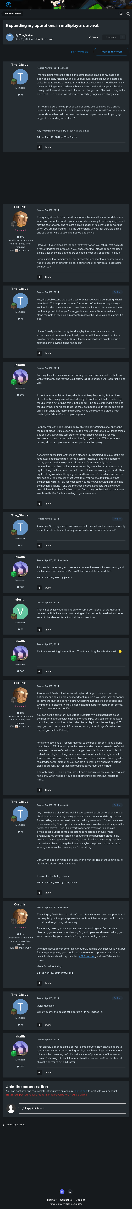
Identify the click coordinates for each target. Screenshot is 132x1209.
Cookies (80, 1199)
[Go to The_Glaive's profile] (10, 37)
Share (94, 37)
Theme (51, 1199)
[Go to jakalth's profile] (20, 377)
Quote (48, 147)
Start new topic (79, 51)
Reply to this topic (111, 51)
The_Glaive (26, 35)
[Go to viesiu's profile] (20, 611)
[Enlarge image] (120, 651)
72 (21, 629)
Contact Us (66, 1199)
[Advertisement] (43, 180)
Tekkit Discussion (43, 39)
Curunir (20, 207)
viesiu (19, 599)
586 (21, 394)
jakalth (20, 365)
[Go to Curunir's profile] (20, 219)
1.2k (21, 237)
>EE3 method (87, 956)
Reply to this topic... (35, 1108)
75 (21, 94)
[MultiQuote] (39, 147)
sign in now (81, 1091)
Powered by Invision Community (66, 1204)
